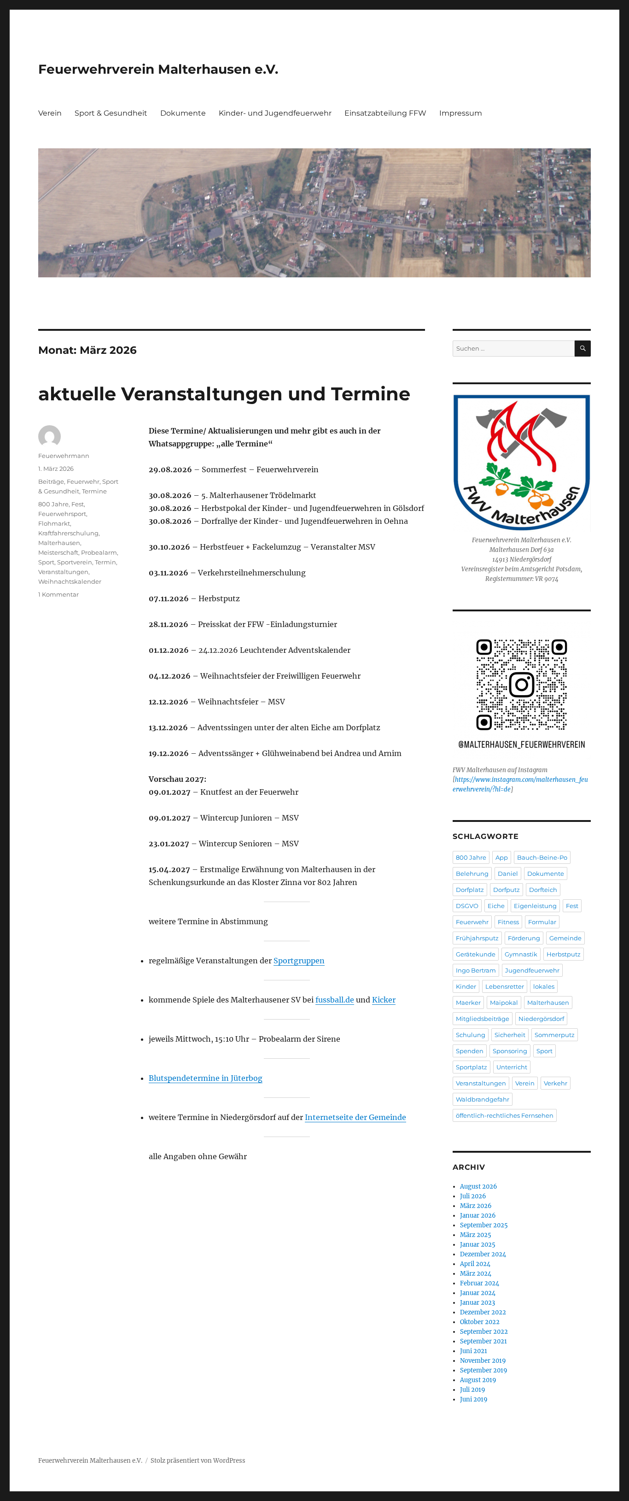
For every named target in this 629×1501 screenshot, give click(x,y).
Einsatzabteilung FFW (385, 113)
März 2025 (475, 1235)
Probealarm (99, 552)
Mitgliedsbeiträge (482, 1018)
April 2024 (475, 1264)
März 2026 (476, 1206)
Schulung (470, 1034)
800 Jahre (53, 504)
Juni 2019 (474, 1399)
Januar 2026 (478, 1216)
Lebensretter (504, 986)
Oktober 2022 (480, 1322)
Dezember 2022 (483, 1312)
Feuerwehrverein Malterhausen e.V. (158, 69)
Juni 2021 (473, 1351)
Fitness (508, 922)
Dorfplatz (470, 889)
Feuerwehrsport (62, 513)
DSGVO (467, 905)
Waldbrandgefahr (482, 1099)
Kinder (466, 986)
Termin (105, 562)
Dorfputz (506, 889)
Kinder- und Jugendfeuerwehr (275, 113)
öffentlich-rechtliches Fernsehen (504, 1115)
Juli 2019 (472, 1390)
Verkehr (555, 1083)
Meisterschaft (58, 552)
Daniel (508, 873)
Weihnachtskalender (69, 581)
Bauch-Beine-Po (542, 857)
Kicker (384, 999)
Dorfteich (543, 889)
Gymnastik (521, 954)
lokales (543, 986)
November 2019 (483, 1361)
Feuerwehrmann (63, 455)
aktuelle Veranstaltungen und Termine (224, 393)
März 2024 (475, 1274)
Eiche (496, 905)
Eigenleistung (535, 905)
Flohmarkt (54, 523)
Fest (77, 504)
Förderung (524, 938)
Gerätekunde (475, 954)
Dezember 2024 (483, 1254)
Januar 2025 (477, 1245)
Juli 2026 (473, 1196)
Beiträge (51, 481)
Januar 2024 (477, 1293)
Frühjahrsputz (477, 938)
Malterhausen (59, 542)
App (501, 857)
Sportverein (74, 562)
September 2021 (483, 1341)
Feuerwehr (83, 481)
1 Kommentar (58, 594)
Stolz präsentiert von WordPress (198, 1461)
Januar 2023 (477, 1303)
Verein (50, 113)
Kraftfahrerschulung (68, 533)
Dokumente (183, 113)
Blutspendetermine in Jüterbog (205, 1078)
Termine (94, 491)
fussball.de (334, 999)
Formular (542, 922)
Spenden (469, 1051)
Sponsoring (510, 1051)
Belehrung (472, 873)
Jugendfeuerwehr (532, 970)
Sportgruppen (299, 960)
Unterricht (511, 1067)
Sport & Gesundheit (111, 113)
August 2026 (478, 1186)
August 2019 (478, 1380)
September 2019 (483, 1370)
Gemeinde (565, 938)
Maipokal (504, 1002)
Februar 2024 (479, 1283)
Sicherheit (510, 1034)
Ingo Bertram (476, 970)
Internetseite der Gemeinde (355, 1117)
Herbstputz (564, 954)
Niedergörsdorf (541, 1018)
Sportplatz (471, 1067)
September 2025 (484, 1225)
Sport (46, 562)
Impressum (460, 113)
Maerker (468, 1002)
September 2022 (484, 1332)
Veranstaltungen (63, 571)
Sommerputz (555, 1034)
